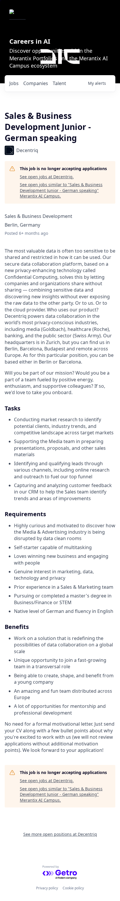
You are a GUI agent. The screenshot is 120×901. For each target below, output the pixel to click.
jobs (14, 83)
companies (35, 83)
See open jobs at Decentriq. (47, 176)
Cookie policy (73, 888)
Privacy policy (47, 888)
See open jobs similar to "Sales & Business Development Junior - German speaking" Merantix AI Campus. (61, 190)
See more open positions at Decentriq (60, 834)
